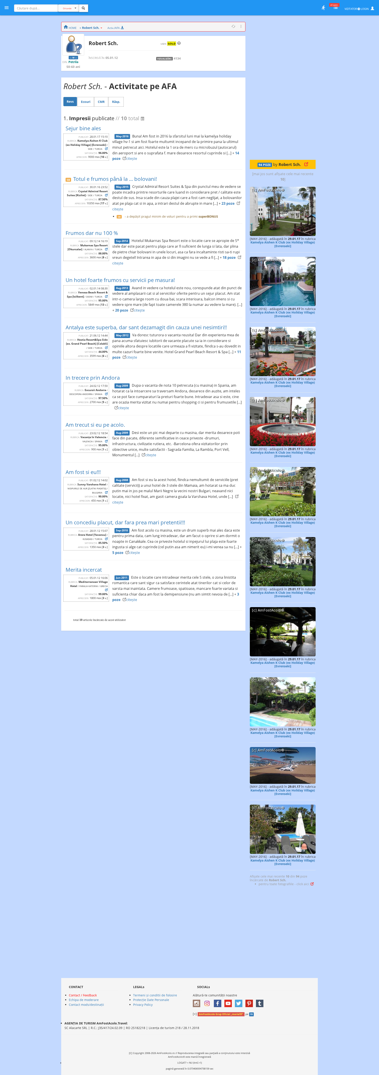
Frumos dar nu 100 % (92, 232)
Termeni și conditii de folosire (155, 995)
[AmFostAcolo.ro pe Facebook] (218, 1002)
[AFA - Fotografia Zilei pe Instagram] (208, 1002)
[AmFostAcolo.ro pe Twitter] (240, 1002)
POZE (265, 165)
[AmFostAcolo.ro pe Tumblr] (261, 1002)
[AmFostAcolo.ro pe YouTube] (229, 1002)
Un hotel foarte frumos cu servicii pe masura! (120, 280)
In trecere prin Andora (93, 377)
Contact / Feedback (83, 995)
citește (131, 158)
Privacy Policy (143, 1005)
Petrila (73, 62)
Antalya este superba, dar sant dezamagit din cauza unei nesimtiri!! (146, 327)
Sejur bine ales (83, 128)
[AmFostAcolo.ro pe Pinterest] (250, 1002)
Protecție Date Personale (151, 1000)
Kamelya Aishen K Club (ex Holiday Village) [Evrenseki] (282, 244)
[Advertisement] (283, 87)
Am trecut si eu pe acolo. (95, 424)
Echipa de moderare (84, 1000)
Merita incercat (84, 569)
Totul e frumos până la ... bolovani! (115, 178)
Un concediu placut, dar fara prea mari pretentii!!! (125, 522)
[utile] (323, 8)
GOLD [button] (171, 43)
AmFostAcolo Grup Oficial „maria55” (221, 1014)
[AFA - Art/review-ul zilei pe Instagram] (197, 1002)
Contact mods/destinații (86, 1005)
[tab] (70, 101)
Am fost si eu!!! (83, 472)
